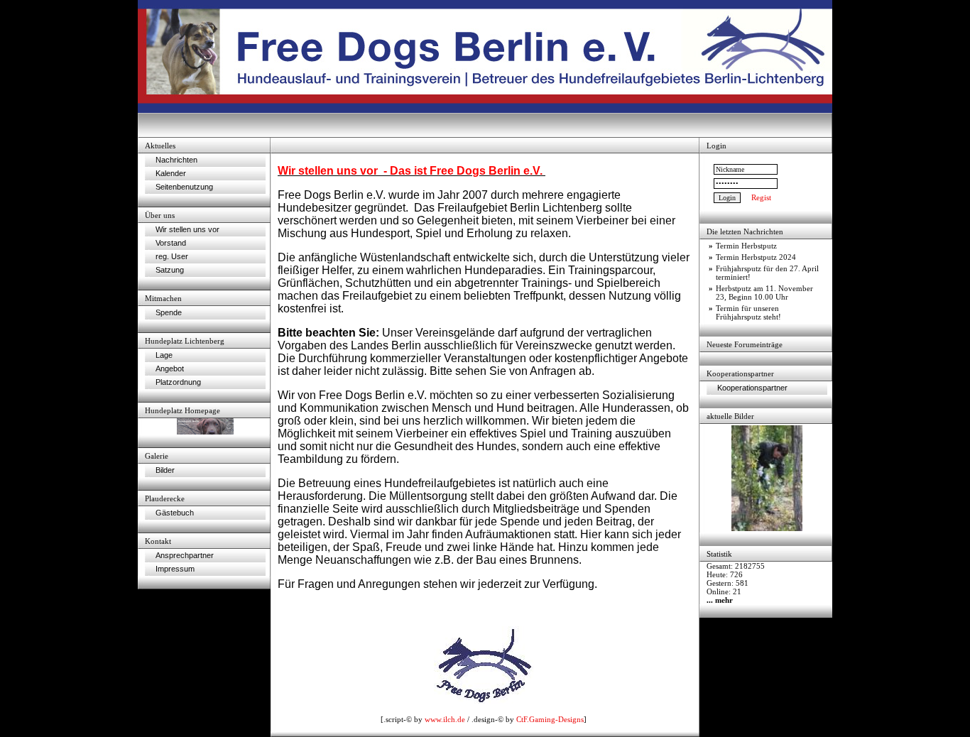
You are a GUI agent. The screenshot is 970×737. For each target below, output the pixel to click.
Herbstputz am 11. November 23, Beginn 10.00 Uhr (764, 292)
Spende (169, 312)
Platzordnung (178, 382)
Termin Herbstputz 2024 (756, 257)
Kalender (171, 173)
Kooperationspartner (752, 387)
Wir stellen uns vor (187, 229)
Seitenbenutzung (184, 186)
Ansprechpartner (185, 555)
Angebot (170, 368)
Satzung (170, 270)
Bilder (165, 470)
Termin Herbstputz (746, 245)
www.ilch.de (445, 719)
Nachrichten (176, 159)
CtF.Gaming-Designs (550, 719)
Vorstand (171, 243)
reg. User (172, 256)
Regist (761, 197)
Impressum (175, 568)
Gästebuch (175, 512)
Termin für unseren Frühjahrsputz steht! (748, 312)
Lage (164, 355)
